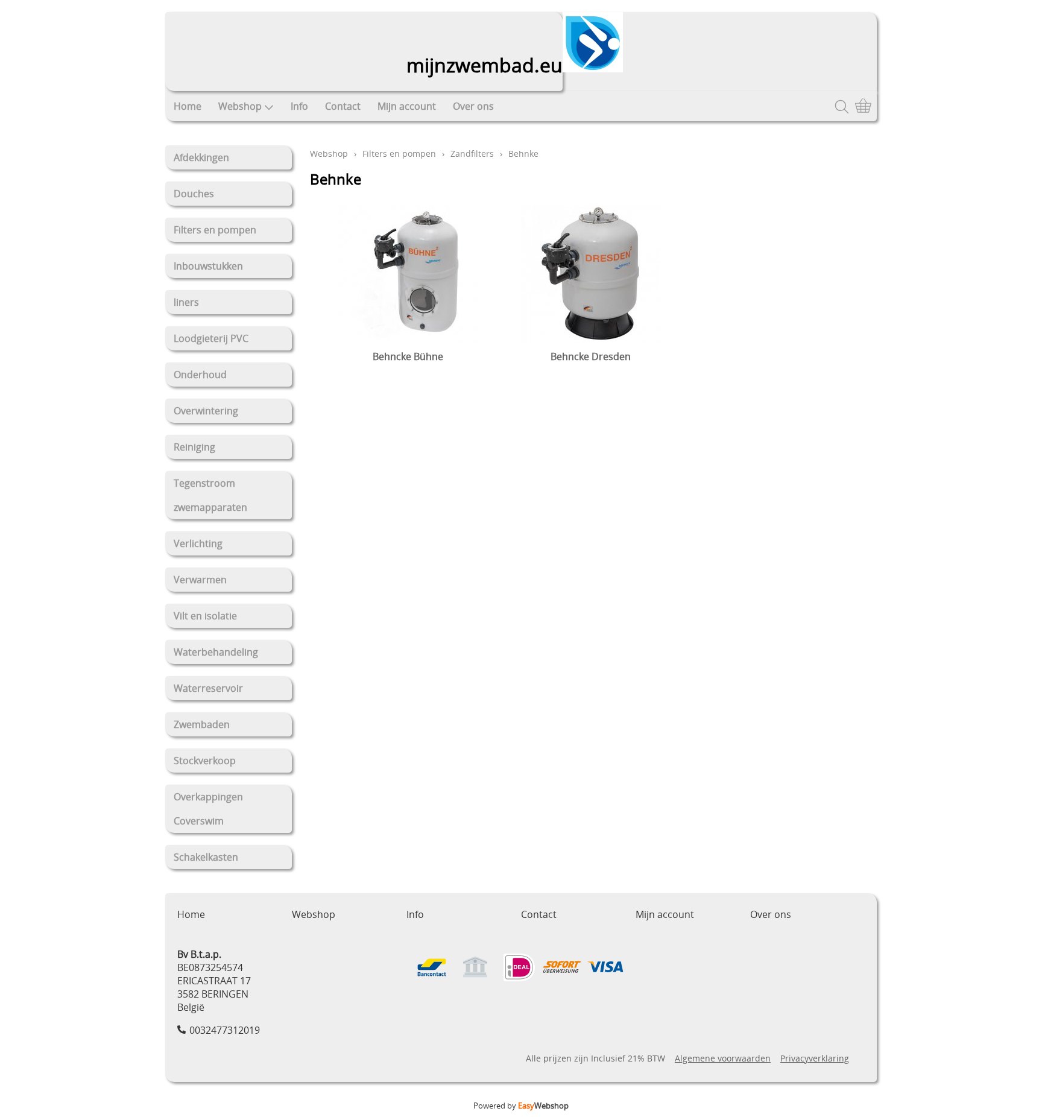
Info (299, 106)
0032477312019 (224, 1030)
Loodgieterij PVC (211, 338)
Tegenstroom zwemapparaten (210, 495)
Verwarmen (200, 579)
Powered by (521, 1105)
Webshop (240, 106)
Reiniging (194, 447)
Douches (194, 193)
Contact (343, 106)
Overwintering (206, 410)
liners (186, 302)
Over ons (473, 106)
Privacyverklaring (814, 1058)
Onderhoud (200, 374)
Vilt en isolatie (205, 615)
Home (187, 106)
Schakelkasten (206, 857)
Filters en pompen (215, 229)
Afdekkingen (201, 157)
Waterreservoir (208, 688)
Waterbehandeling (216, 652)
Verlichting (198, 543)
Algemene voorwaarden (723, 1058)
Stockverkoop (205, 760)
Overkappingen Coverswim (208, 808)
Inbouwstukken (208, 266)
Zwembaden (202, 724)
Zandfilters (472, 153)
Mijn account (406, 106)
